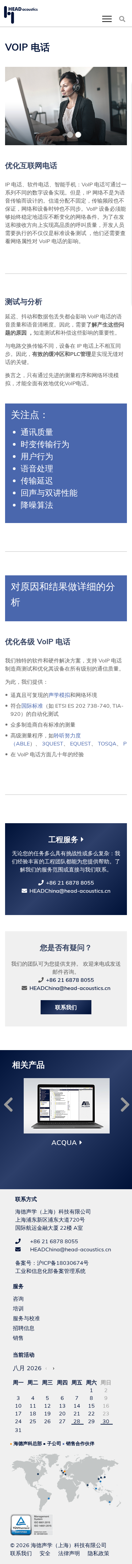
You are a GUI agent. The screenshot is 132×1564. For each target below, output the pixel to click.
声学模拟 (59, 695)
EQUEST (80, 743)
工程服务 (63, 839)
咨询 (18, 1298)
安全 (45, 1553)
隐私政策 (98, 1553)
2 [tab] (78, 135)
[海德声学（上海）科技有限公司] (21, 15)
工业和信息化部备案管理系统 (50, 1271)
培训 (18, 1308)
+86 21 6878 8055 (70, 882)
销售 (18, 1337)
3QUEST (52, 743)
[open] (107, 19)
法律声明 (69, 1553)
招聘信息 (24, 1328)
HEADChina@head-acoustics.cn (69, 890)
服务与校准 (26, 1318)
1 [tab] (70, 135)
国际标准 (32, 705)
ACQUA (64, 1143)
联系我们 (66, 1007)
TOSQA (107, 743)
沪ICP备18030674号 (63, 1262)
